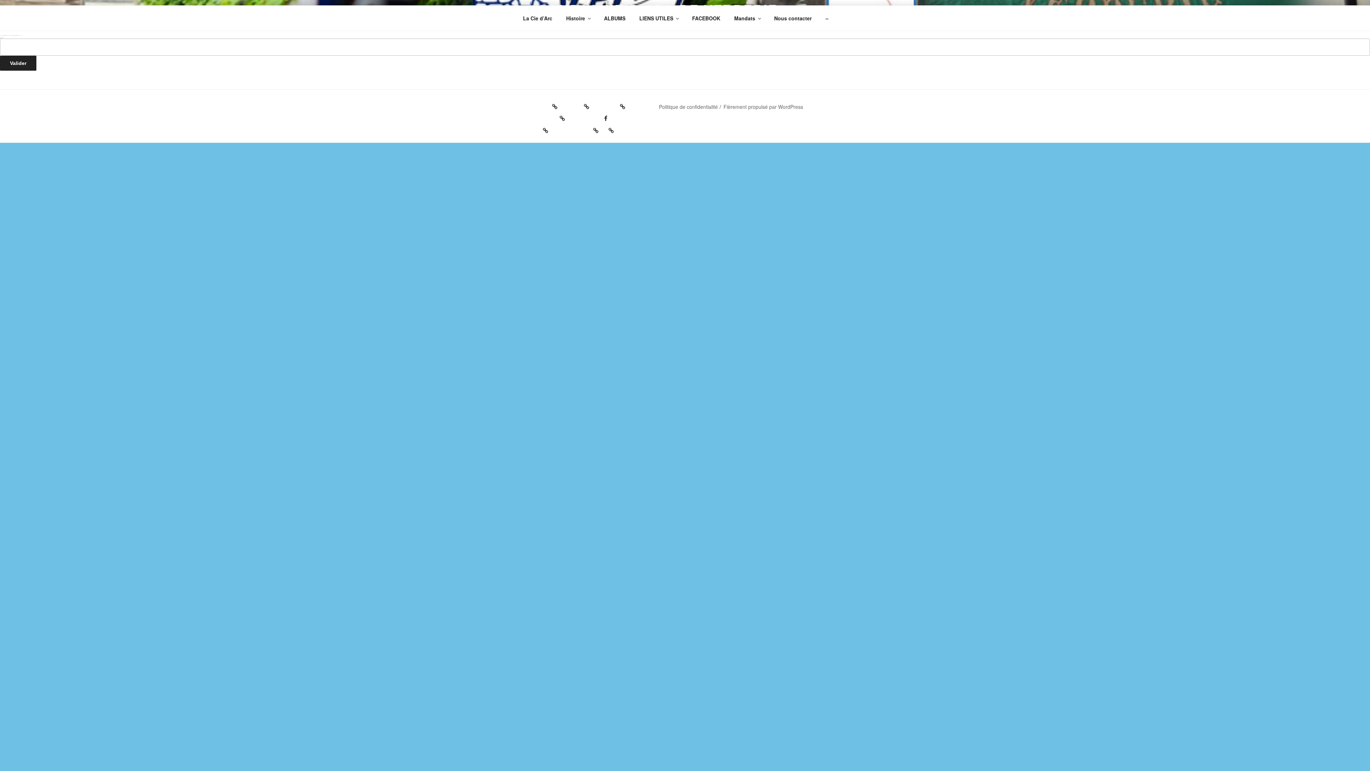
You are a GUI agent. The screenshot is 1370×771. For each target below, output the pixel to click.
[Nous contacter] (577, 128)
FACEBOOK (706, 18)
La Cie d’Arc (537, 18)
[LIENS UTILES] (543, 116)
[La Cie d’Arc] (540, 104)
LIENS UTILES (656, 18)
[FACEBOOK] (590, 116)
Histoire (575, 18)
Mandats (744, 18)
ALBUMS (614, 18)
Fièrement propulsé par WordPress (763, 106)
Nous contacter (793, 18)
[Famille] (610, 128)
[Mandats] (535, 128)
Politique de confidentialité (688, 106)
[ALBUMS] (611, 104)
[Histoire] (577, 104)
